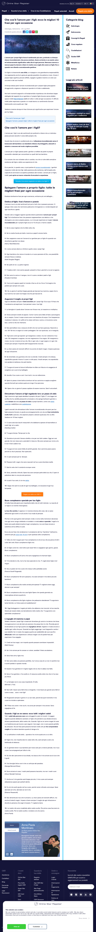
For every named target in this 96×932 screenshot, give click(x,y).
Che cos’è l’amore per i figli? (15, 118)
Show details (83, 918)
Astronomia (16, 29)
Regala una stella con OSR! (31, 494)
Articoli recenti (12, 830)
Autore (12, 825)
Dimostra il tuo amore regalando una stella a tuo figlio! (32, 181)
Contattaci (5, 878)
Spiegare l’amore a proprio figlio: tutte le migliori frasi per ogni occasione (30, 121)
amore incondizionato (43, 167)
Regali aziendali (60, 11)
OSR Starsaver (39, 899)
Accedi (71, 11)
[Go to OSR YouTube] (86, 895)
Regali (4, 11)
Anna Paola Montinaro (28, 826)
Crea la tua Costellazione (41, 11)
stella (27, 480)
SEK (85, 3)
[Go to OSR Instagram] (71, 895)
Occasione (78, 3)
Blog (71, 3)
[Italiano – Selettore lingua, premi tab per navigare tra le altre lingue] (91, 3)
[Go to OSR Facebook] (81, 895)
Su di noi (67, 3)
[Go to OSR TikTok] (76, 895)
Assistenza (62, 3)
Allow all (16, 926)
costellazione (26, 404)
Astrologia (8, 29)
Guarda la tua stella (19, 11)
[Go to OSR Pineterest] (90, 895)
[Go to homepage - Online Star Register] (15, 4)
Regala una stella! (85, 11)
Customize (36, 926)
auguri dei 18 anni (21, 534)
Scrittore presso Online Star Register (31, 831)
